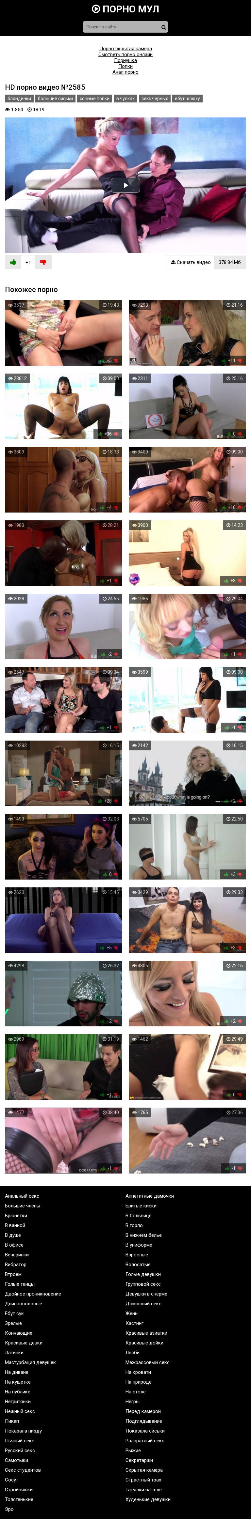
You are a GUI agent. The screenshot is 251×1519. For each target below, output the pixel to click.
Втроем (13, 1274)
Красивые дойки (144, 1343)
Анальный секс (22, 1196)
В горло (134, 1225)
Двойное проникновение (33, 1294)
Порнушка (125, 60)
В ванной (15, 1225)
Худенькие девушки (148, 1499)
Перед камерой (143, 1411)
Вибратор (15, 1264)
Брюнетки (16, 1216)
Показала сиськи (145, 1431)
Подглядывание (144, 1421)
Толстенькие (19, 1499)
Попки (125, 66)
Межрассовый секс (148, 1362)
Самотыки (16, 1460)
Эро (9, 1509)
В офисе (14, 1245)
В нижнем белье (144, 1235)
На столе (136, 1392)
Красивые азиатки (146, 1333)
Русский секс (20, 1450)
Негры (133, 1401)
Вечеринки (17, 1255)
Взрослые (137, 1255)
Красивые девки (23, 1343)
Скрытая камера (144, 1470)
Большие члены (22, 1206)
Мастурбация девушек (30, 1362)
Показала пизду (23, 1431)
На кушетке (18, 1382)
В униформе (139, 1245)
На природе (139, 1382)
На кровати (138, 1372)
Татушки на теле (144, 1490)
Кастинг (134, 1323)
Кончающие (18, 1333)
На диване (16, 1372)
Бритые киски (141, 1206)
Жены (132, 1313)
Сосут (11, 1480)
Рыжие (133, 1450)
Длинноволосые (23, 1304)
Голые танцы (20, 1284)
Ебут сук (14, 1313)
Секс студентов (23, 1470)
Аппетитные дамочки (150, 1196)
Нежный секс (20, 1411)
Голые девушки (143, 1274)
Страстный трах (143, 1480)
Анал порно (125, 72)
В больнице (139, 1216)
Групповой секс (143, 1284)
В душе (13, 1235)
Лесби (133, 1353)
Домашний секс (143, 1304)
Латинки (14, 1353)
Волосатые (138, 1264)
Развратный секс (145, 1441)
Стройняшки (19, 1490)
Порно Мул (129, 9)
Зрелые (13, 1323)
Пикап (12, 1421)
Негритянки (18, 1401)
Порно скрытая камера (125, 49)
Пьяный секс (19, 1441)
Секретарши (139, 1460)
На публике (17, 1392)
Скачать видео (208, 262)
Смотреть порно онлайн (125, 54)
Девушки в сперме (146, 1294)
